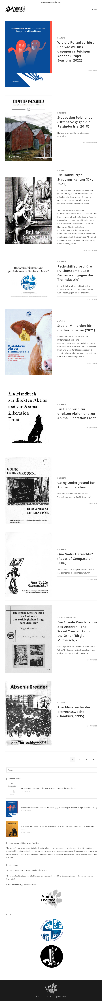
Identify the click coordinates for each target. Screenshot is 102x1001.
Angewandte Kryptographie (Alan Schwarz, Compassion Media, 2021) (49, 788)
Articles (61, 321)
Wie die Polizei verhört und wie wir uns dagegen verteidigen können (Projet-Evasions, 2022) (75, 51)
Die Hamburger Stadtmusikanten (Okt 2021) (75, 179)
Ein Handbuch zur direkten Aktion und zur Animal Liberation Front (76, 413)
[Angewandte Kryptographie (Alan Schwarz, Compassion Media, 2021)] (12, 789)
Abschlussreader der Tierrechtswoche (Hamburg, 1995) (73, 711)
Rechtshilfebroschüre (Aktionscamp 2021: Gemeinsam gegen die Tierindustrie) (75, 273)
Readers (61, 38)
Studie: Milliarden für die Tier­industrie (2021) (76, 327)
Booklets (61, 113)
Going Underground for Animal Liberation (76, 484)
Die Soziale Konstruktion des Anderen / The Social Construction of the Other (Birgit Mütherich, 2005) (77, 631)
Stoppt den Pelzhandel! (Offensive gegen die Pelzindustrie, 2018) (75, 121)
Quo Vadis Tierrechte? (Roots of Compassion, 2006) (75, 558)
